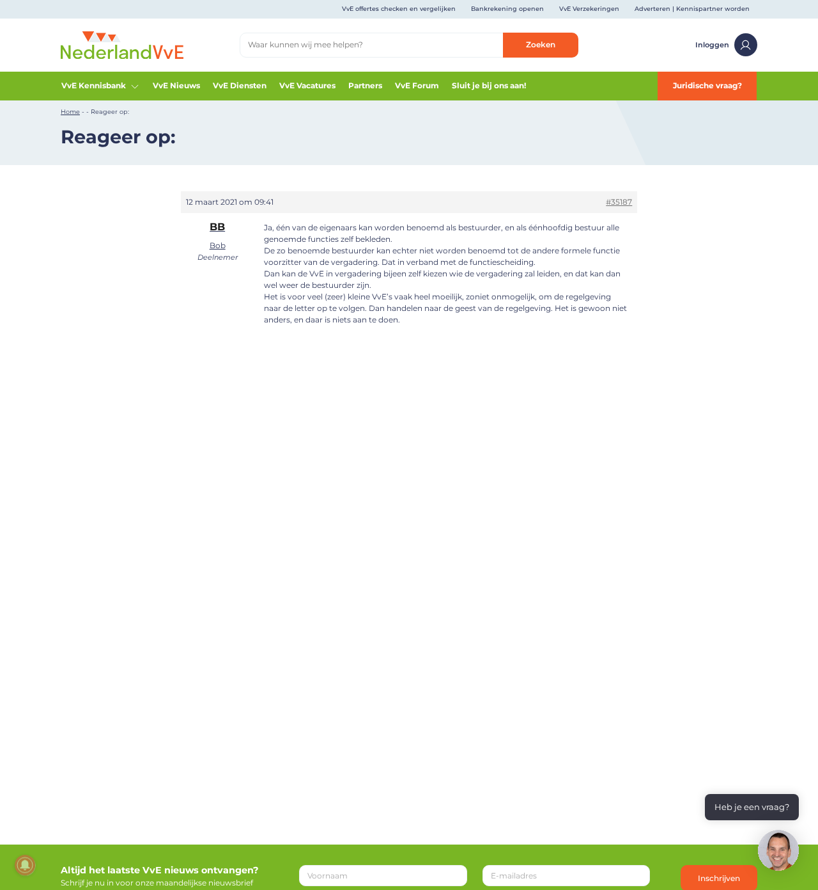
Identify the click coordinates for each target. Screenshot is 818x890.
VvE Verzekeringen (589, 8)
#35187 (619, 202)
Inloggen (712, 44)
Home (70, 111)
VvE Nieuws (176, 85)
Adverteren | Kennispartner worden (692, 8)
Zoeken (540, 44)
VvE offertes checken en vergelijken (399, 8)
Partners (365, 85)
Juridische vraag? (707, 85)
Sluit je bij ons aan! (489, 85)
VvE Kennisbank (93, 85)
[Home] (122, 44)
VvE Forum (417, 85)
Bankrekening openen (507, 8)
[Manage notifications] (25, 865)
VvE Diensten (239, 85)
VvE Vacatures (307, 85)
